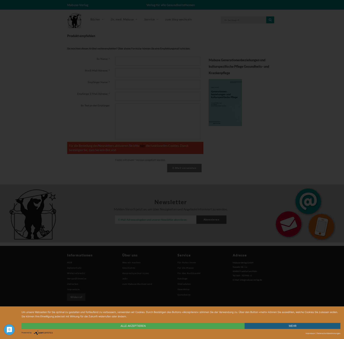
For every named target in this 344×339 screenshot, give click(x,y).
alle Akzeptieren (133, 326)
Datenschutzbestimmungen (328, 333)
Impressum (310, 333)
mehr (293, 326)
